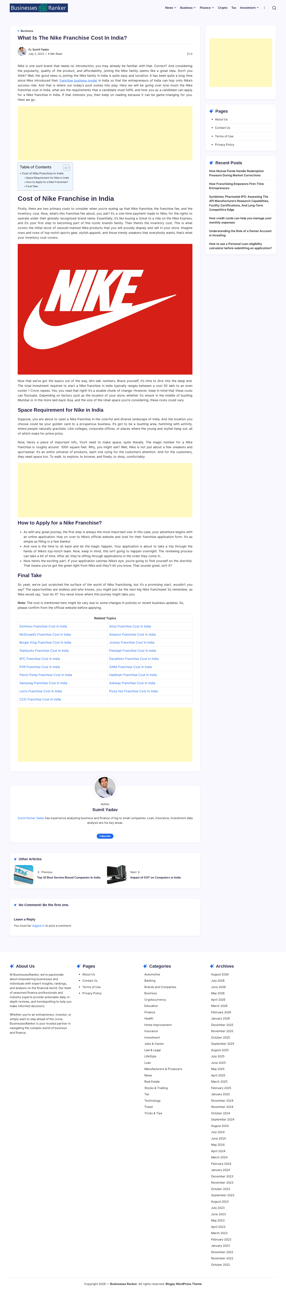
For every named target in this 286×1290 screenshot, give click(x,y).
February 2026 (221, 1012)
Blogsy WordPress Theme (184, 1284)
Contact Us (222, 128)
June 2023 (218, 1214)
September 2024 (222, 1119)
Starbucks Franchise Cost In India (44, 650)
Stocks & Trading (156, 1088)
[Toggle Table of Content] (64, 167)
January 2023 (220, 1245)
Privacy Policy (224, 144)
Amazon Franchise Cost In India (132, 634)
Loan (147, 1063)
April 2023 (218, 1227)
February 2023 (221, 1239)
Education (151, 1006)
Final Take (32, 186)
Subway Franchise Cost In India (132, 683)
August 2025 (220, 1050)
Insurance (151, 1031)
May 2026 (218, 993)
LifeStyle (150, 1056)
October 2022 (220, 1265)
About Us (221, 119)
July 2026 (218, 980)
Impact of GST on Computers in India (155, 877)
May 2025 (218, 1069)
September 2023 (222, 1195)
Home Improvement (158, 1025)
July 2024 (218, 1132)
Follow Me (105, 836)
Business (150, 993)
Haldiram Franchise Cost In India (133, 675)
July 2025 (218, 1056)
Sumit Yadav (40, 49)
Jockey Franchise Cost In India (131, 642)
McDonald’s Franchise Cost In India (45, 634)
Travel (148, 1107)
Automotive (152, 974)
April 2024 (218, 1151)
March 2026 (219, 1006)
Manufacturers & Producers (163, 1069)
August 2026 (220, 974)
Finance (149, 1012)
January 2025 (220, 1094)
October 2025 (220, 1037)
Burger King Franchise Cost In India (45, 642)
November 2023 (222, 1182)
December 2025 (222, 1025)
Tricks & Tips (153, 1113)
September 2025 (222, 1044)
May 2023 (218, 1220)
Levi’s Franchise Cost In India (40, 691)
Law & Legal (152, 1050)
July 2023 (218, 1208)
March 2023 (219, 1233)
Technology (152, 1100)
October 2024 (220, 1113)
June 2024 (218, 1138)
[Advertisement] (105, 133)
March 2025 (219, 1081)
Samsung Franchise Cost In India (43, 683)
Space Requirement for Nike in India (47, 177)
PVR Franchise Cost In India (39, 667)
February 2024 (221, 1164)
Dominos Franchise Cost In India (43, 626)
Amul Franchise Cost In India (130, 626)
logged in (38, 925)
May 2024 (218, 1144)
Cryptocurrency (155, 999)
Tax (146, 1094)
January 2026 (220, 1018)
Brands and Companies (160, 987)
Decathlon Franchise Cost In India (134, 659)
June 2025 (218, 1063)
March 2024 (219, 1157)
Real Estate (152, 1081)
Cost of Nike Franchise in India (42, 173)
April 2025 (218, 1075)
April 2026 (218, 999)
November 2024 (222, 1107)
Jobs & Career (154, 1044)
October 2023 (220, 1189)
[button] (274, 8)
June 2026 (218, 987)
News (148, 1075)
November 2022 (222, 1258)
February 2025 (221, 1088)
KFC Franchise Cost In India (39, 659)
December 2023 (222, 1176)
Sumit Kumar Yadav (31, 818)
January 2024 (220, 1170)
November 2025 (222, 1031)
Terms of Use (224, 136)
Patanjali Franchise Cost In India (132, 650)
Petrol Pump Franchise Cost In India (45, 675)
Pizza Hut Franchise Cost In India (133, 691)
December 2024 (222, 1100)
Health (148, 1018)
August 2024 (220, 1126)
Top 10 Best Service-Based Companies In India (68, 877)
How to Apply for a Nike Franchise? (47, 182)
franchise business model (78, 80)
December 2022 (222, 1252)
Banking (149, 980)
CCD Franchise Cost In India (40, 699)
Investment (152, 1037)
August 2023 (220, 1201)
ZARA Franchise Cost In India (130, 667)
